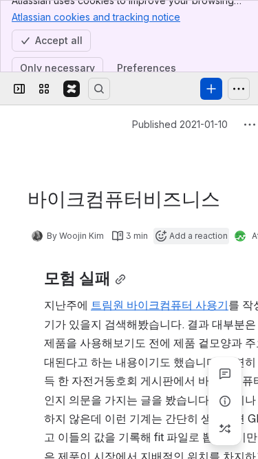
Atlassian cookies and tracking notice (96, 17)
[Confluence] (72, 89)
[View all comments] (225, 374)
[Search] (99, 89)
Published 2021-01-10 (180, 124)
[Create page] (225, 429)
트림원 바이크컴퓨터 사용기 (159, 305)
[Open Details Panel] (225, 401)
